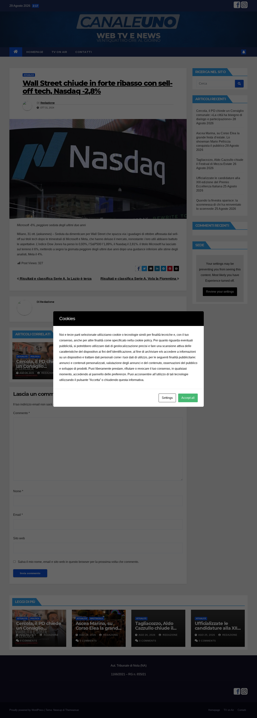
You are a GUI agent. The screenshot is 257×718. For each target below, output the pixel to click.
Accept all (188, 397)
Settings (167, 397)
